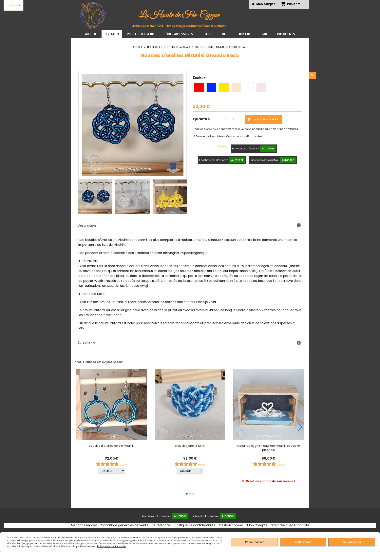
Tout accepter (351, 541)
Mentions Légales (84, 525)
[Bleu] (211, 87)
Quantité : (202, 119)
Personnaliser (254, 541)
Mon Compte (257, 525)
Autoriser (268, 148)
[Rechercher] (312, 75)
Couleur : (200, 77)
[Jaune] (224, 87)
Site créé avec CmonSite (290, 525)
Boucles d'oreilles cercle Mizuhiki (111, 446)
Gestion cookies (231, 525)
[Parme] (261, 87)
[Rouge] (199, 87)
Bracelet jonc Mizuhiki (190, 446)
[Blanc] (249, 87)
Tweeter (223, 146)
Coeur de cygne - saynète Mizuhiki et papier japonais (268, 448)
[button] (181, 196)
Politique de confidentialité (195, 525)
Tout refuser (303, 541)
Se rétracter (161, 525)
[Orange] (236, 87)
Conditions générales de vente (124, 525)
